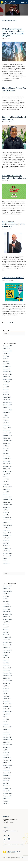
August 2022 (6, 443)
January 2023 (6, 430)
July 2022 (5, 446)
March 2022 (6, 456)
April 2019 (6, 515)
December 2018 (7, 520)
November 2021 (7, 466)
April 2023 (6, 423)
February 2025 (7, 366)
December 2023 (7, 402)
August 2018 (6, 527)
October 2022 (6, 438)
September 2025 (7, 351)
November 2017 (7, 535)
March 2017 (6, 545)
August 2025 (6, 353)
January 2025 (6, 369)
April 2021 (6, 481)
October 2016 (6, 558)
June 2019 (6, 512)
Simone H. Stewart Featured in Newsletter (14, 118)
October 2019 (6, 502)
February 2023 (7, 428)
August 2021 (6, 474)
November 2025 (7, 346)
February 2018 (7, 533)
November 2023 (7, 405)
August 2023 (6, 412)
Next (11, 322)
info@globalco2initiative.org (10, 831)
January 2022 (6, 461)
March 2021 (6, 484)
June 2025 (6, 356)
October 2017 (6, 538)
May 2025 (5, 358)
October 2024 (6, 376)
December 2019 (7, 497)
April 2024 (6, 392)
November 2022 (7, 435)
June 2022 (6, 448)
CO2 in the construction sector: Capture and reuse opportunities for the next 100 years (13, 32)
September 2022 (7, 440)
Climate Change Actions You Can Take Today (14, 89)
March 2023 (6, 425)
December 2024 (7, 371)
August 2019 (6, 507)
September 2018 (7, 525)
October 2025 (6, 348)
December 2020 (7, 486)
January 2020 (6, 494)
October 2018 (6, 522)
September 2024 (7, 379)
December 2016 (7, 553)
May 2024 (5, 389)
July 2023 (5, 415)
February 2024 (7, 397)
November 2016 (7, 556)
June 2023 (6, 417)
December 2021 (7, 463)
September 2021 (7, 471)
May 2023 (5, 420)
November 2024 (7, 374)
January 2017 (6, 551)
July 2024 (5, 384)
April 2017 (6, 543)
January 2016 (6, 563)
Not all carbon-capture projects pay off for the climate (13, 224)
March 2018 (6, 530)
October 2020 (6, 489)
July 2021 (5, 476)
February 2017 (7, 548)
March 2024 (6, 394)
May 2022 (5, 451)
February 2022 (7, 458)
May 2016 (5, 561)
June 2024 (6, 387)
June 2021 (6, 479)
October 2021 (6, 469)
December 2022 (7, 433)
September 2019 (7, 504)
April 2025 (6, 361)
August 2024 (6, 382)
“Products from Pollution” (13, 277)
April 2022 (6, 453)
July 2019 (5, 510)
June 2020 (6, 492)
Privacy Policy (20, 857)
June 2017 (6, 540)
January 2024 (6, 399)
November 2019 (7, 499)
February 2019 (7, 517)
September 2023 (7, 410)
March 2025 (6, 364)
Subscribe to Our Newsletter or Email (13, 844)
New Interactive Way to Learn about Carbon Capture (14, 176)
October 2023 (6, 407)
